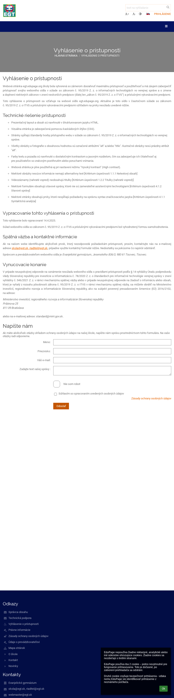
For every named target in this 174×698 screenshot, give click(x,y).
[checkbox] (56, 384)
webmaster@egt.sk (20, 694)
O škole (13, 654)
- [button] (135, 14)
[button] (140, 14)
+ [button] (128, 14)
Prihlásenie (162, 14)
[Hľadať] (168, 7)
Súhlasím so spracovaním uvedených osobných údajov (91, 393)
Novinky (13, 666)
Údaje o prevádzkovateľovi (24, 642)
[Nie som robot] (87, 380)
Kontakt (13, 660)
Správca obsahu (18, 612)
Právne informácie (19, 629)
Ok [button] (163, 688)
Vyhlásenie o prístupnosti (100, 55)
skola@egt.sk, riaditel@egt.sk (30, 248)
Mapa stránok (16, 648)
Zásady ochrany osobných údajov (151, 398)
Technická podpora (19, 618)
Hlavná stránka (66, 55)
